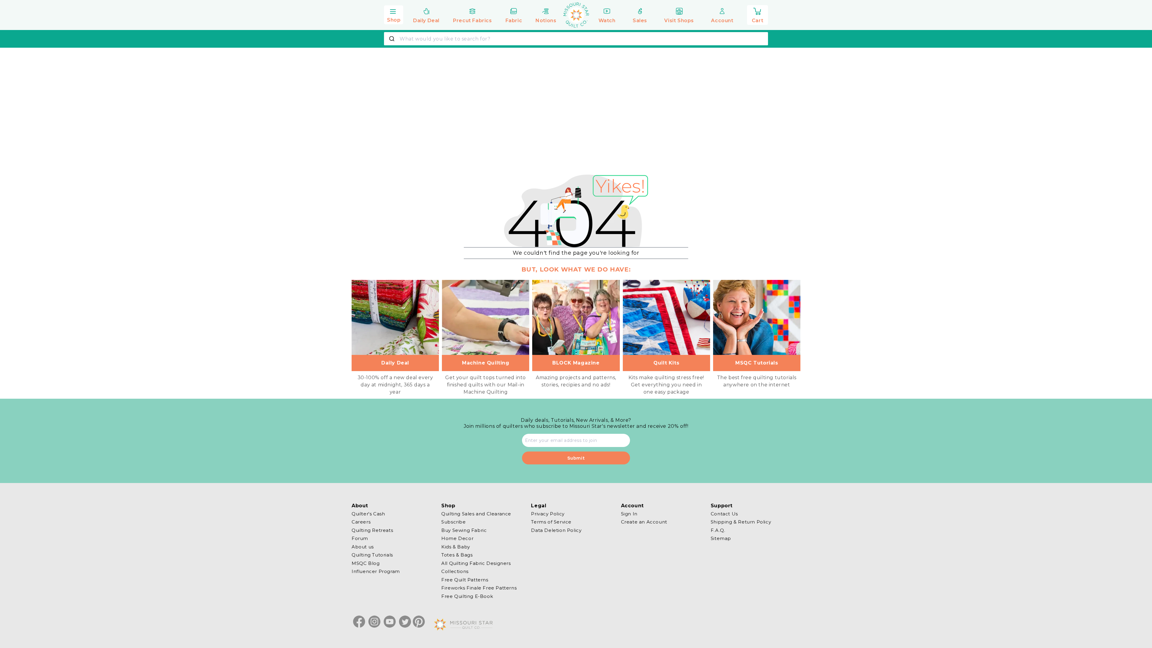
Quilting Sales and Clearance (476, 514)
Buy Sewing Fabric (464, 530)
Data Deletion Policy (556, 530)
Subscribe (453, 522)
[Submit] (393, 38)
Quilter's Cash (368, 514)
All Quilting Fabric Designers (476, 563)
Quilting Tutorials (372, 555)
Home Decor (457, 538)
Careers (361, 522)
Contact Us (724, 514)
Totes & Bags (456, 555)
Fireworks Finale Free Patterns (479, 588)
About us (363, 547)
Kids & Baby (455, 547)
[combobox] (576, 38)
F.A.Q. (718, 530)
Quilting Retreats (372, 530)
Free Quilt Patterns (464, 580)
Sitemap (721, 538)
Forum (360, 538)
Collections (455, 571)
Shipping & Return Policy (741, 522)
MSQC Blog (366, 563)
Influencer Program (376, 571)
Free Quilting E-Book (467, 596)
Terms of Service (551, 522)
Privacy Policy (547, 514)
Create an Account (644, 522)
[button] (393, 14)
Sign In (629, 514)
